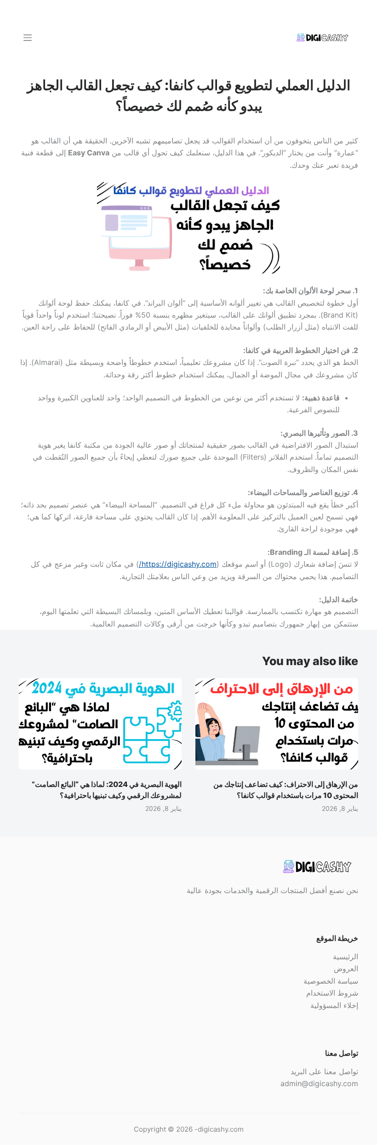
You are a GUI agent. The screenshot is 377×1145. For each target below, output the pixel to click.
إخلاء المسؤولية (334, 1005)
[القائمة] (27, 38)
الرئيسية (345, 956)
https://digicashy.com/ (178, 564)
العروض (346, 968)
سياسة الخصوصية (330, 980)
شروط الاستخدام (332, 992)
